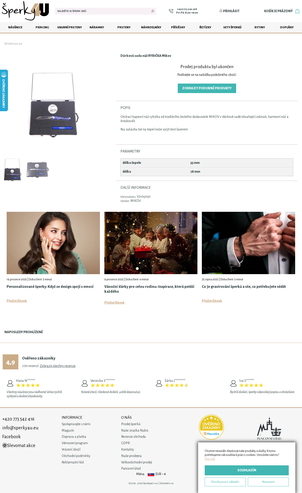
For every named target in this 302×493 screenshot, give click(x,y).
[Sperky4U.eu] (26, 21)
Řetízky (205, 27)
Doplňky (287, 27)
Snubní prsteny (69, 27)
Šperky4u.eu (13, 43)
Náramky (97, 27)
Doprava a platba (74, 436)
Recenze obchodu (133, 436)
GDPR (125, 443)
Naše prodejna (131, 456)
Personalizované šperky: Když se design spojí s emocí (50, 287)
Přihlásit (231, 11)
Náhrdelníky (151, 27)
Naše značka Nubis (134, 430)
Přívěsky (178, 27)
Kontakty (127, 449)
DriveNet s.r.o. (167, 483)
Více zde (210, 459)
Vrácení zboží (71, 449)
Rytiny (259, 27)
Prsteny (123, 27)
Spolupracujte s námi (76, 424)
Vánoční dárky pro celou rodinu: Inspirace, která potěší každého (149, 289)
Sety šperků (232, 27)
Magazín (68, 430)
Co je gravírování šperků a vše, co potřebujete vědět (244, 287)
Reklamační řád (73, 462)
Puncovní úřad (131, 468)
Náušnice (15, 27)
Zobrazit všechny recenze (58, 366)
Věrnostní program (75, 443)
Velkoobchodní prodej (136, 462)
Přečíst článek (17, 301)
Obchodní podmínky (76, 456)
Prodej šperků (130, 424)
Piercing (42, 27)
